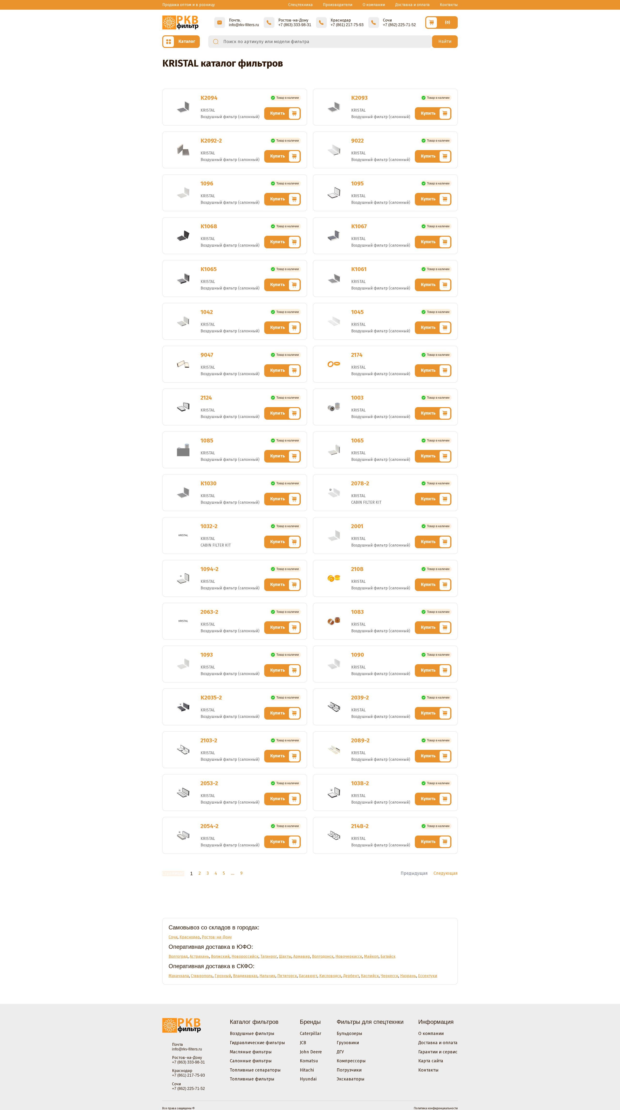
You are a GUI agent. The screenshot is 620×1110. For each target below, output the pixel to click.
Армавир (301, 956)
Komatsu (309, 1061)
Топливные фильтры (252, 1079)
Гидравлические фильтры (257, 1042)
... (232, 873)
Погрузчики (349, 1070)
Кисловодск (330, 975)
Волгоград (178, 956)
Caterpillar (310, 1033)
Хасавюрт (308, 975)
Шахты (285, 956)
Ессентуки (427, 975)
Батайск (387, 956)
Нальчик (267, 975)
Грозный (223, 975)
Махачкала (179, 975)
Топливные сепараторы (255, 1070)
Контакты (449, 4)
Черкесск (389, 975)
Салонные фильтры (251, 1061)
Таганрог (268, 956)
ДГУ (340, 1052)
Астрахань (199, 956)
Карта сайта (430, 1061)
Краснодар (189, 937)
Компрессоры (351, 1061)
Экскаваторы (350, 1079)
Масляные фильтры (251, 1052)
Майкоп (371, 956)
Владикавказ (245, 975)
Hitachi (307, 1070)
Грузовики (348, 1042)
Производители (337, 4)
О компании (374, 4)
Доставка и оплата (412, 4)
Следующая (446, 873)
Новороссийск (245, 956)
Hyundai (308, 1079)
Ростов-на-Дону (217, 937)
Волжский (220, 956)
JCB (303, 1042)
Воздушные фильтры (252, 1033)
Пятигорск (287, 975)
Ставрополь (202, 975)
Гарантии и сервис (437, 1052)
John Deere (311, 1052)
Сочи (173, 937)
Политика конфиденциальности (436, 1108)
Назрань (408, 975)
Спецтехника (300, 4)
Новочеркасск (348, 956)
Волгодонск (322, 956)
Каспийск (370, 975)
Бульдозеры (349, 1033)
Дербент (351, 975)
